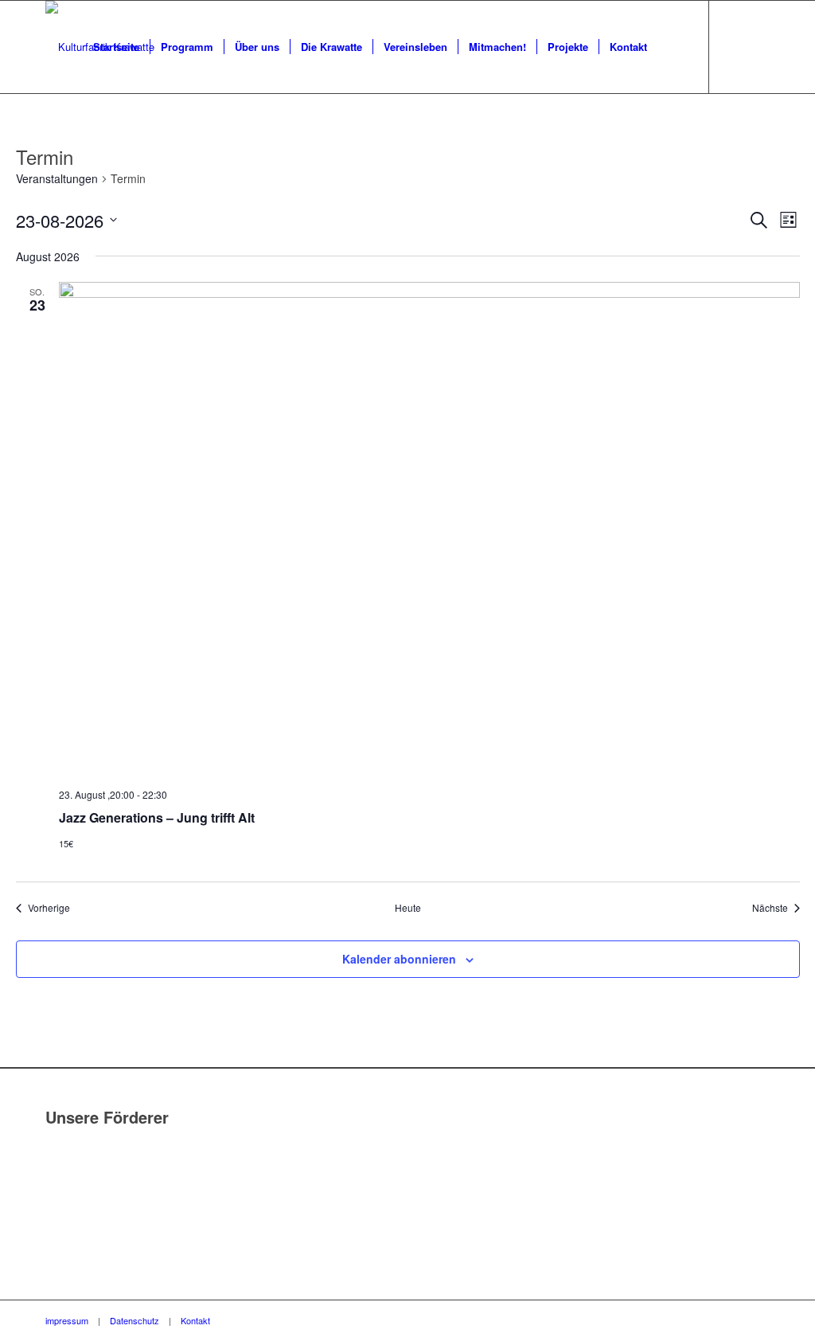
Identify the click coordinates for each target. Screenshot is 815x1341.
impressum (66, 1320)
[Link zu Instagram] (758, 46)
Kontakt (195, 1320)
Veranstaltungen (57, 178)
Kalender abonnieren (399, 959)
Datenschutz (134, 1320)
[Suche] (672, 47)
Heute (408, 907)
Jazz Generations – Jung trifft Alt (157, 817)
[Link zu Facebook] (734, 46)
